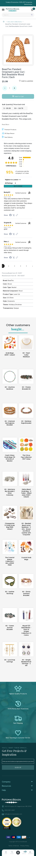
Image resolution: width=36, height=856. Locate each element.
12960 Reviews (12, 166)
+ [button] (14, 88)
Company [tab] (6, 782)
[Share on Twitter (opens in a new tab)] (14, 215)
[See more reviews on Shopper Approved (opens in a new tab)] (17, 215)
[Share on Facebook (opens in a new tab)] (10, 215)
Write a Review (18, 186)
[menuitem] (13, 845)
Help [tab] (4, 790)
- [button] (4, 88)
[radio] (25, 157)
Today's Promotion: (12, 2)
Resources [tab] (6, 786)
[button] (3, 9)
